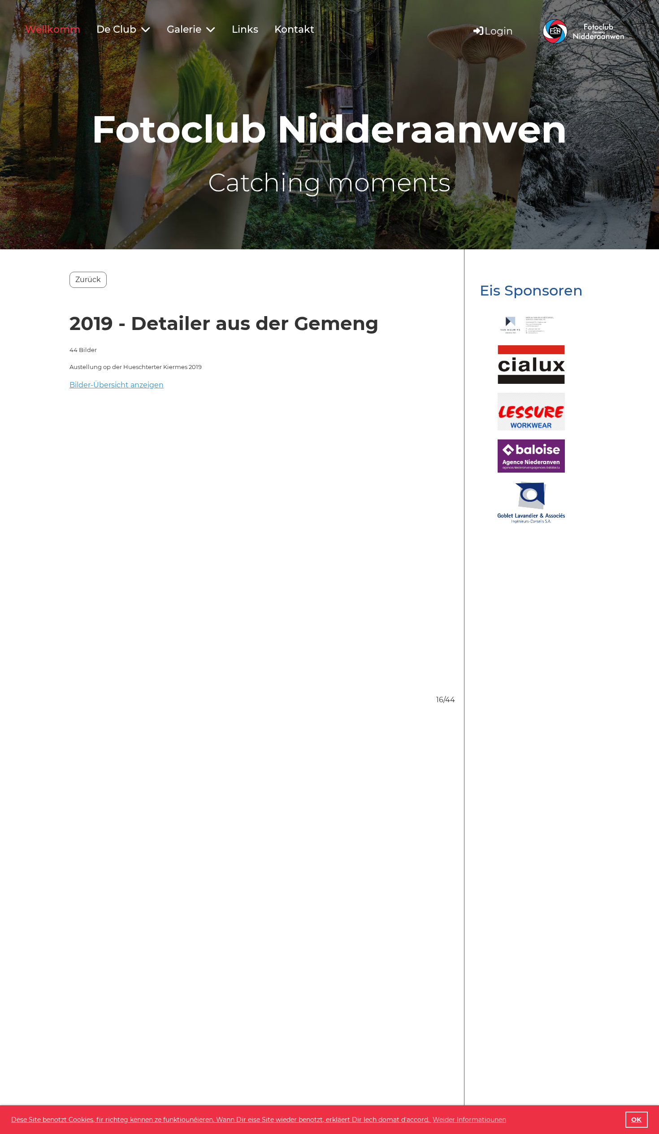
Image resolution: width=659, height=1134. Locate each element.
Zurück (88, 279)
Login (499, 31)
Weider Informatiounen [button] (469, 1120)
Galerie (184, 29)
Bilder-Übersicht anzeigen (116, 385)
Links (245, 29)
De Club (116, 29)
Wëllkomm (52, 29)
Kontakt (294, 29)
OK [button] (636, 1120)
